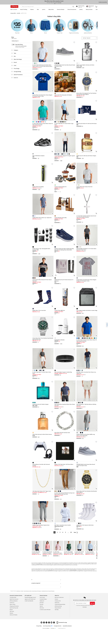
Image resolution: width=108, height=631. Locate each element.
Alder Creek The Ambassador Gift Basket (63, 95)
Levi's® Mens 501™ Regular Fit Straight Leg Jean (64, 155)
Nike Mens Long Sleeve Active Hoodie (62, 525)
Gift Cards (12, 611)
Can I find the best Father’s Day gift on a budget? (21, 579)
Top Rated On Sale (44, 591)
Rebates (11, 613)
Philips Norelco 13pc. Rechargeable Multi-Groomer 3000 (41, 249)
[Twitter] (41, 622)
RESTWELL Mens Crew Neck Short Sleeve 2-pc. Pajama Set (86, 373)
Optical (41, 606)
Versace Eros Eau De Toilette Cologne (40, 404)
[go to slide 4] (54, 3)
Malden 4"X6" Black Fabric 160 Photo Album (63, 464)
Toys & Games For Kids (28, 591)
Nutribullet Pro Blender (59, 339)
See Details (85, 606)
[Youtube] (51, 622)
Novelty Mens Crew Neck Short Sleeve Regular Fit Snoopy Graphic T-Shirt (42, 95)
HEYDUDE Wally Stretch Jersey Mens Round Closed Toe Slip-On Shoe (85, 465)
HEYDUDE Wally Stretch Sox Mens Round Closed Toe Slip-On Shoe (64, 65)
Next (75, 532)
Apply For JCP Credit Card (30, 599)
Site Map (56, 609)
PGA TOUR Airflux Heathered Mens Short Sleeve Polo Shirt (64, 405)
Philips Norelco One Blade (38, 186)
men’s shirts (50, 569)
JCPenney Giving (58, 606)
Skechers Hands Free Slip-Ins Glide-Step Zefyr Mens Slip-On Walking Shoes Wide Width (64, 249)
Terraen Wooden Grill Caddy (60, 217)
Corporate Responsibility (60, 604)
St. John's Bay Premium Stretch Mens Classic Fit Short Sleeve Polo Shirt (42, 124)
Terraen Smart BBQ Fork (59, 310)
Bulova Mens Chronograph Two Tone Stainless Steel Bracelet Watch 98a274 (86, 94)
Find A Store (42, 597)
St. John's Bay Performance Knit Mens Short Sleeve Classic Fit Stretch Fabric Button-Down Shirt (42, 65)
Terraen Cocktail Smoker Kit (60, 186)
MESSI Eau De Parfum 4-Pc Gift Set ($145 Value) (86, 123)
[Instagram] (44, 622)
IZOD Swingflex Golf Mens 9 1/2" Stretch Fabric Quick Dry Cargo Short (86, 249)
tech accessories (39, 563)
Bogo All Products (51, 591)
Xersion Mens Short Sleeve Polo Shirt (84, 186)
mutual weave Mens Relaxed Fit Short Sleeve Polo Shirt (42, 280)
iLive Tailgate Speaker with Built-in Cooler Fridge (86, 310)
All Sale (22, 591)
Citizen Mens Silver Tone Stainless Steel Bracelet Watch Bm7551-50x (42, 339)
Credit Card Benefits (29, 600)
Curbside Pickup (43, 599)
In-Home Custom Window (45, 609)
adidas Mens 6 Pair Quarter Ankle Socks (85, 525)
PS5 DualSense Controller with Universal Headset (41, 465)
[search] (73, 6)
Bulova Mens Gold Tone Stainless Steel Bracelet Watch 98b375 (86, 492)
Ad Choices (52, 628)
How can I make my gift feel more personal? (20, 586)
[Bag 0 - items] (96, 6)
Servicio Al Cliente (13, 614)
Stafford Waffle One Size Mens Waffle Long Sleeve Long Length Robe (85, 435)
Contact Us (12, 602)
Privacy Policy (39, 625)
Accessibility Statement (67, 625)
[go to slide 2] (52, 3)
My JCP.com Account (14, 599)
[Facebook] (46, 622)
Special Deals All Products (36, 591)
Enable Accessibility (103, 2)
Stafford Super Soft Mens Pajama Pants (40, 525)
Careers (56, 599)
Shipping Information (14, 606)
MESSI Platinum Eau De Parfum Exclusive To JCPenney (63, 280)
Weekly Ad (42, 600)
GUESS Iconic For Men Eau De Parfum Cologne (86, 155)
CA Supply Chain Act (57, 625)
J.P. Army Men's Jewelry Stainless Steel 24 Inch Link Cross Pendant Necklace (86, 216)
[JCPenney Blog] (54, 622)
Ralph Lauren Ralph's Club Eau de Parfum (85, 65)
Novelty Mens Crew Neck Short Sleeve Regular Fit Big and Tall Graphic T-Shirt (86, 280)
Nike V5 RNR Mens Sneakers (38, 155)
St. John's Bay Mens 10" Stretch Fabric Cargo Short (63, 124)
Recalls (11, 609)
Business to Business (59, 597)
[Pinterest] (49, 622)
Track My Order (13, 597)
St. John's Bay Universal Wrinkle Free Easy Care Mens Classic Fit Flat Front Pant (64, 493)
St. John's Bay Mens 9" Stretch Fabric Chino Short (41, 373)
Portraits (41, 604)
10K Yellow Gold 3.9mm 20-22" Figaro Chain (41, 491)
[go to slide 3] (53, 3)
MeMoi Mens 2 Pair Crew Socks (39, 310)
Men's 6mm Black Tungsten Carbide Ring (63, 372)
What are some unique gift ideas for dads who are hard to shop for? (25, 583)
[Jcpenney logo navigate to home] (14, 6)
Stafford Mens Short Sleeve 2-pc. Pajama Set (42, 217)
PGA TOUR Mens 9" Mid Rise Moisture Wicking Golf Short (86, 405)
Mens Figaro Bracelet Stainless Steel (62, 432)
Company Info (58, 600)
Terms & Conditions (45, 628)
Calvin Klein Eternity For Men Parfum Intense (42, 434)
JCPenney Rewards (14, 600)
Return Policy (12, 604)
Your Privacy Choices (47, 625)
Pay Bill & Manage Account (30, 597)
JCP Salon (42, 602)
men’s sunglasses (73, 569)
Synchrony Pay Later (14, 607)
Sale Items (18, 591)
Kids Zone (42, 607)
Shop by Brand (58, 607)
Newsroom (57, 602)
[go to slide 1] (51, 3)
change (25, 46)
